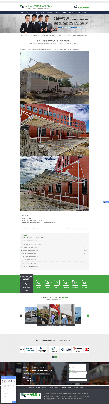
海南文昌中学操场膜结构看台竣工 (29, 253)
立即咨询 (26, 290)
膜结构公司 (71, 12)
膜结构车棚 (49, 12)
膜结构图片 (42, 12)
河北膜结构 (35, 12)
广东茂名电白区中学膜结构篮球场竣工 (30, 256)
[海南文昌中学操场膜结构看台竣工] (55, 314)
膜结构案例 (28, 12)
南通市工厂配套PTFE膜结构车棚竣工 (30, 263)
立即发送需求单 (78, 379)
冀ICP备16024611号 (47, 399)
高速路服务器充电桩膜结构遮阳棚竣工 (30, 240)
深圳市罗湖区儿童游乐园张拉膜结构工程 (30, 259)
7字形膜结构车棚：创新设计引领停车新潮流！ (32, 244)
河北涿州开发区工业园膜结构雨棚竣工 (30, 247)
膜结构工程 (56, 12)
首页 (22, 12)
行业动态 (84, 12)
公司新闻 (78, 12)
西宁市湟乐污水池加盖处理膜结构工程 (30, 266)
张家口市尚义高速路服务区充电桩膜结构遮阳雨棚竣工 (78, 229)
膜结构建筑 (64, 12)
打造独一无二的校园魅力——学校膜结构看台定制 (32, 237)
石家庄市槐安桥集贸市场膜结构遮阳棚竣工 (31, 229)
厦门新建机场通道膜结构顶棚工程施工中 (30, 250)
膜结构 (22, 7)
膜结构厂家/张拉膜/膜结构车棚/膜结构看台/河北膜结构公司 (42, 35)
